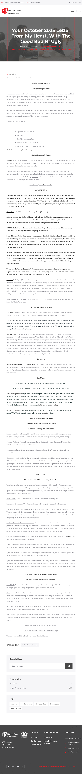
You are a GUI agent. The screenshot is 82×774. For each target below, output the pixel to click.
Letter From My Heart (30, 645)
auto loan (14, 704)
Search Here (16, 659)
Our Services (36, 741)
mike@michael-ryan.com (14, 2)
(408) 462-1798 (74, 748)
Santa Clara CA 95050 (73, 738)
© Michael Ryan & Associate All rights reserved (56, 766)
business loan (27, 704)
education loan (41, 704)
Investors (48, 737)
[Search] (68, 666)
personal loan (16, 708)
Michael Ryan (13, 74)
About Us (34, 737)
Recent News (36, 745)
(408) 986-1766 (74, 752)
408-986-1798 (34, 2)
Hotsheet (41, 683)
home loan (54, 704)
